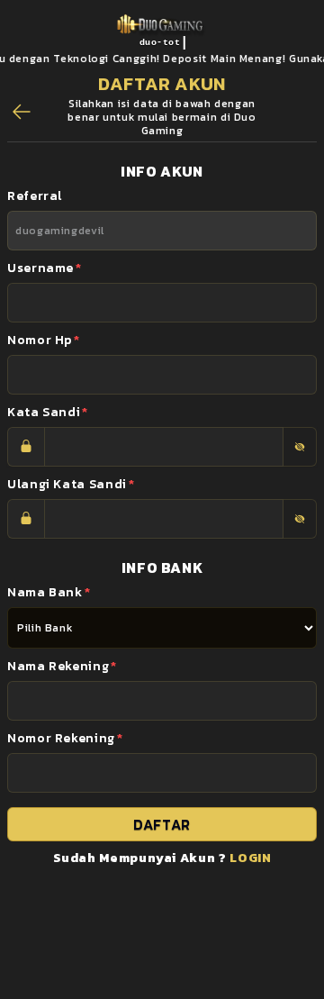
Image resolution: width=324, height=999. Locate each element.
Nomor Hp (43, 340)
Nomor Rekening (65, 738)
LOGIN (250, 858)
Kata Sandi (47, 412)
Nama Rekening (62, 666)
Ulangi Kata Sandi (71, 484)
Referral (34, 195)
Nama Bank (48, 592)
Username (44, 268)
